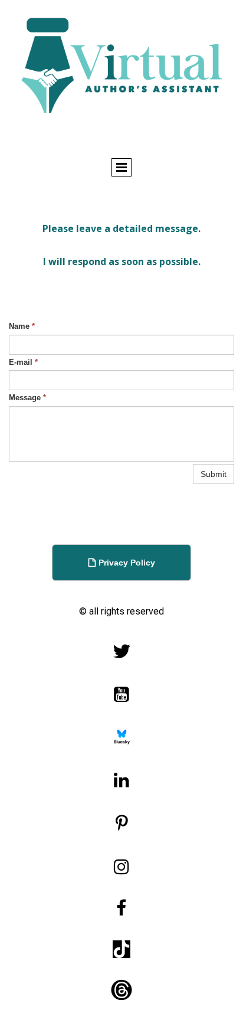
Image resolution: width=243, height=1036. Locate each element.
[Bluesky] (122, 737)
